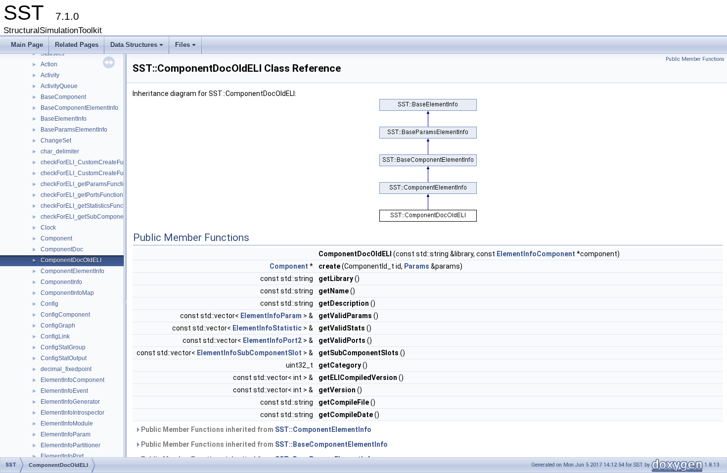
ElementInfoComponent (72, 380)
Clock (48, 227)
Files (186, 47)
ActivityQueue (59, 86)
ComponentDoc (62, 249)
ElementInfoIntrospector (72, 412)
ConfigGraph (58, 325)
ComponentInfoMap (67, 292)
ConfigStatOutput (64, 358)
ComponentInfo (61, 282)
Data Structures (137, 47)
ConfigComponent (65, 314)
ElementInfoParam (66, 434)
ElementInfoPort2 (272, 340)
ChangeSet (56, 140)
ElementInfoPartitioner (70, 445)
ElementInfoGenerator (70, 401)
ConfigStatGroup (63, 347)
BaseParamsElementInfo (74, 129)
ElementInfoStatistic (267, 328)
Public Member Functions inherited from (255, 429)
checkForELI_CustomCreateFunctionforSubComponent (115, 173)
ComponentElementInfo (72, 271)
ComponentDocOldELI (71, 260)
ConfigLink (55, 336)
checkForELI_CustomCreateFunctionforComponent (110, 162)
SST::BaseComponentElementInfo (331, 444)
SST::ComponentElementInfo (323, 429)
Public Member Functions (695, 59)
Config (49, 303)
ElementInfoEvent (64, 390)
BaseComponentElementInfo (79, 107)
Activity (50, 75)
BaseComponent (63, 97)
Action (49, 64)
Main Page (27, 44)
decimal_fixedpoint (66, 369)
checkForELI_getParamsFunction (85, 184)
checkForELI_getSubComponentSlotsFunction (103, 216)
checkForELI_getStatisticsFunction (87, 205)
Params (416, 266)
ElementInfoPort (62, 456)
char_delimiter (60, 151)
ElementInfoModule (67, 423)
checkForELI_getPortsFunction (82, 194)
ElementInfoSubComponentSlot (249, 353)
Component (56, 238)
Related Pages (76, 44)
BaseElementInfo (64, 118)
